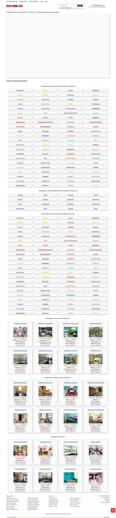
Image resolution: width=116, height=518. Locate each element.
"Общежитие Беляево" (96, 323)
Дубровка (70, 104)
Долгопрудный (20, 208)
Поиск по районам (10, 507)
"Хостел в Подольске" (45, 469)
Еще (46, 1)
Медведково (45, 140)
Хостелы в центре (74, 501)
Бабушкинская (45, 104)
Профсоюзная (20, 149)
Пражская (20, 117)
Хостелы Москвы (33, 1)
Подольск (45, 199)
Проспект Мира (96, 176)
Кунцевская (70, 140)
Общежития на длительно (12, 499)
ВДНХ (45, 113)
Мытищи (95, 195)
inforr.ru (14, 517)
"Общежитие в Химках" (45, 410)
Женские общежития (32, 507)
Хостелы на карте (74, 504)
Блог (41, 1)
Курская (70, 117)
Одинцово (70, 195)
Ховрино (20, 131)
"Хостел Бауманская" (45, 442)
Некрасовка (70, 172)
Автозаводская (45, 108)
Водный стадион (95, 153)
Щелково (70, 208)
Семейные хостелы (53, 502)
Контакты (102, 5)
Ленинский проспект (70, 158)
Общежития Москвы (12, 1)
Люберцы (20, 195)
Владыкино (20, 163)
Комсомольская (45, 167)
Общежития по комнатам (12, 509)
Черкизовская (70, 149)
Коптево (70, 144)
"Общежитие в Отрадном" (71, 350)
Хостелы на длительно (75, 506)
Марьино (20, 172)
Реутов (20, 204)
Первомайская (96, 108)
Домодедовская (95, 181)
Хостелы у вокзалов (74, 499)
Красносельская (20, 122)
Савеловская (70, 122)
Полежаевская (20, 126)
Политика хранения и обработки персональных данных (58, 513)
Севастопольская (96, 131)
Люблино (45, 95)
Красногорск (70, 199)
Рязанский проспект (70, 108)
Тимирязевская (20, 144)
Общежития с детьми (32, 509)
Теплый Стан (95, 135)
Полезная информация (104, 495)
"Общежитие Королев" (20, 410)
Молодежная (45, 135)
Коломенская (45, 172)
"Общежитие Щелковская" (45, 350)
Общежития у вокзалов (33, 502)
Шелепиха (96, 185)
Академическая (70, 135)
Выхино (20, 104)
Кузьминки (20, 108)
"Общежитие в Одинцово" (70, 410)
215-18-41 (94, 5)
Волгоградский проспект (70, 113)
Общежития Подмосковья (12, 501)
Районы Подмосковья (33, 499)
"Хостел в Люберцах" (20, 469)
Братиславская (96, 172)
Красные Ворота (20, 185)
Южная (20, 140)
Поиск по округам (10, 506)
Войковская (45, 153)
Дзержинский (45, 204)
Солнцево (20, 113)
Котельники (70, 204)
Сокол (45, 158)
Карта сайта (107, 499)
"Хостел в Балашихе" (70, 469)
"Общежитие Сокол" (95, 350)
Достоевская (45, 144)
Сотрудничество (106, 497)
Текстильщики (45, 99)
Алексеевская (70, 181)
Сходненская (70, 126)
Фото (17, 345)
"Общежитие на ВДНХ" (20, 323)
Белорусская (20, 90)
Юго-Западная (70, 153)
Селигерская (45, 149)
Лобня (95, 208)
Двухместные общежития (33, 504)
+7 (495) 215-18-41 (105, 502)
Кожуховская (20, 167)
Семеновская (20, 153)
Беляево (95, 113)
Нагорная (95, 163)
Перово (45, 90)
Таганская (45, 117)
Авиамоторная (96, 95)
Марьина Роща (96, 149)
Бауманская (95, 90)
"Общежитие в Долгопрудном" (95, 410)
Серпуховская (20, 181)
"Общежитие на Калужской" (45, 323)
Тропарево (70, 131)
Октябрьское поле (45, 163)
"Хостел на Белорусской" (71, 442)
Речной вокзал (96, 104)
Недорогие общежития (33, 498)
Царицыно (96, 99)
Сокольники (45, 131)
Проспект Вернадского (96, 122)
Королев (20, 199)
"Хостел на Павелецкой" (20, 442)
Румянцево (96, 144)
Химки (45, 195)
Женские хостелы (53, 504)
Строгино (95, 167)
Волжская (20, 95)
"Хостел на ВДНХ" (96, 442)
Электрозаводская (45, 126)
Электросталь (96, 204)
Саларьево (71, 99)
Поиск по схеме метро (11, 504)
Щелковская (95, 117)
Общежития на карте (11, 502)
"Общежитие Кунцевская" (20, 350)
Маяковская (45, 185)
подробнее (22, 345)
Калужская (20, 99)
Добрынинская (45, 181)
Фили (95, 140)
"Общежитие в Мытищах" (70, 382)
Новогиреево (20, 135)
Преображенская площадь (45, 122)
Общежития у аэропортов (33, 501)
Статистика (106, 517)
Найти (80, 5)
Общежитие (68, 7)
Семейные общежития (33, 506)
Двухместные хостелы (54, 501)
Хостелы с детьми (53, 506)
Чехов (45, 208)
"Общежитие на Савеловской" (70, 323)
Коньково (70, 185)
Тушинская (96, 126)
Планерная (20, 176)
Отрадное (70, 176)
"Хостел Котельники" (96, 469)
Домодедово (95, 199)
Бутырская (71, 163)
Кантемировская (70, 167)
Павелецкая (70, 95)
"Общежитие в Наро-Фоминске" (95, 382)
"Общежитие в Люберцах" (20, 382)
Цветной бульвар (20, 158)
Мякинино (45, 176)
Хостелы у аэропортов (75, 498)
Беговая (70, 90)
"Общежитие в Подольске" (45, 382)
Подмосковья (23, 1)
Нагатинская (95, 158)
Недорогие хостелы (53, 499)
